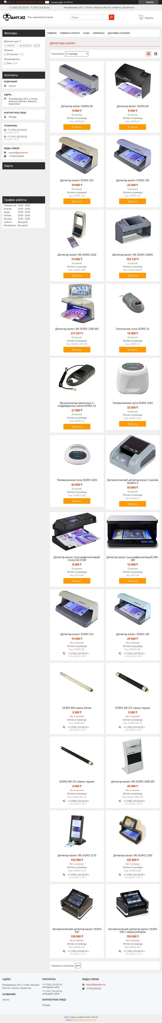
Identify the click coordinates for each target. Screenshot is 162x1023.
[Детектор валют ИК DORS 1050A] (133, 229)
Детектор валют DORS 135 (132, 180)
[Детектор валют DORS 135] (133, 155)
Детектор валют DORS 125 (76, 180)
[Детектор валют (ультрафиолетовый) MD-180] (133, 532)
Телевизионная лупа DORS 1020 (77, 480)
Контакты (98, 33)
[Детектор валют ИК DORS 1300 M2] (77, 303)
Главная (51, 33)
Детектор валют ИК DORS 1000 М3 (132, 781)
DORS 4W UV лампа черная (132, 708)
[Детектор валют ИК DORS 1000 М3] (133, 756)
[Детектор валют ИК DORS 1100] (77, 229)
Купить (78, 127)
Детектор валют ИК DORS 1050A (132, 254)
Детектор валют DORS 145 (132, 634)
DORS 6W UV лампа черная (76, 781)
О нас (86, 33)
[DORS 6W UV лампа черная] (77, 756)
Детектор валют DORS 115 (76, 634)
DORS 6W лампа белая (76, 708)
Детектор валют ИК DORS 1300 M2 (76, 329)
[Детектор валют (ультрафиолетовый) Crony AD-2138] (77, 532)
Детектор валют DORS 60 (132, 106)
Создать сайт (57, 2)
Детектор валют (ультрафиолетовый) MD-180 (132, 559)
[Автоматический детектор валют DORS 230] (77, 904)
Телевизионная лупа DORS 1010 (132, 403)
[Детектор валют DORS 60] (133, 81)
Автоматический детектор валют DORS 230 (76, 930)
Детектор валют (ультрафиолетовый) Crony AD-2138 (77, 559)
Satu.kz (95, 1017)
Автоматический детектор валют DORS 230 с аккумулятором (132, 930)
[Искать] (111, 17)
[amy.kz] (14, 17)
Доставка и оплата (119, 33)
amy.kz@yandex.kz (18, 152)
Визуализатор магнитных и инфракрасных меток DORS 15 (77, 404)
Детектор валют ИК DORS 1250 (132, 855)
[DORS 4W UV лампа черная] (133, 682)
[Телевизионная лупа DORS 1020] (77, 455)
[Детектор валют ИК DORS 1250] (133, 830)
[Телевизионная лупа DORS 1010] (133, 378)
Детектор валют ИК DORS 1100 (77, 254)
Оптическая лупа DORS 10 (132, 329)
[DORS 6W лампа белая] (77, 682)
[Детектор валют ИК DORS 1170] (77, 830)
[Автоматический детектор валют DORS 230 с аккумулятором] (133, 904)
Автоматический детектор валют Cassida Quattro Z (132, 481)
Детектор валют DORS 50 (77, 106)
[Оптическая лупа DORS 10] (133, 303)
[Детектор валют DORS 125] (77, 155)
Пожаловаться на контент (84, 1020)
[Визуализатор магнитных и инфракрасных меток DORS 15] (77, 378)
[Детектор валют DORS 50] (77, 81)
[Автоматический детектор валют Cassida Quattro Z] (133, 455)
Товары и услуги (70, 33)
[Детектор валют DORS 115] (77, 609)
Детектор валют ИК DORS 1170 (77, 855)
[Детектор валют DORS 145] (133, 609)
